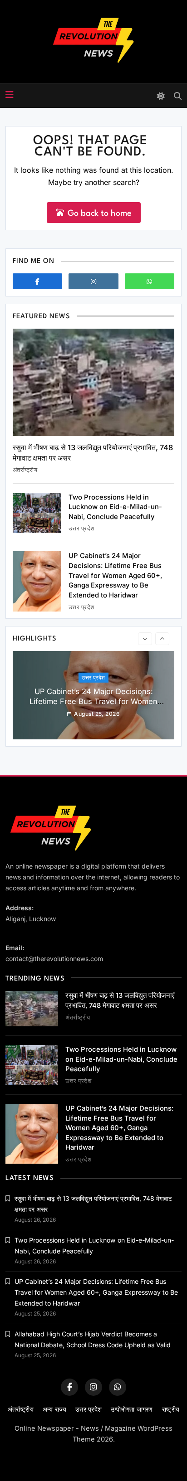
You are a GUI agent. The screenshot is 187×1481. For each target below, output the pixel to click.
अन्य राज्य (54, 1409)
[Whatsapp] (149, 281)
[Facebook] (37, 281)
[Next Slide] (162, 639)
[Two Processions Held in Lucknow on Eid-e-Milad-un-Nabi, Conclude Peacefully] (37, 513)
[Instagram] (93, 281)
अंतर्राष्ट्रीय (25, 469)
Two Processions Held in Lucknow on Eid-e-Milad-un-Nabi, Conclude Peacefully (115, 507)
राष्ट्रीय (171, 1409)
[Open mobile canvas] (9, 94)
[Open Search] (178, 96)
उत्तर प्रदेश (81, 528)
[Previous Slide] (145, 639)
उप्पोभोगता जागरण (132, 1409)
